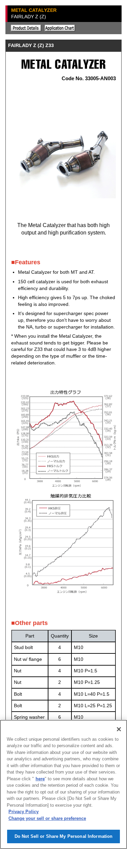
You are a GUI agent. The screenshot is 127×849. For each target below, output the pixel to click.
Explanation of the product (26, 28)
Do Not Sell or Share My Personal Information (64, 836)
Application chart (60, 28)
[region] (63, 784)
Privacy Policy (23, 811)
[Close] (118, 729)
